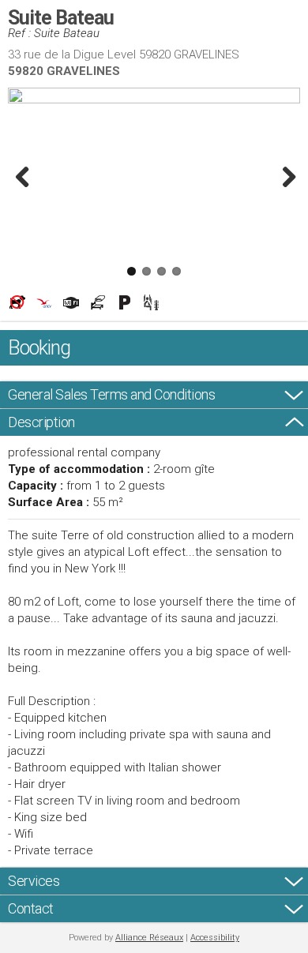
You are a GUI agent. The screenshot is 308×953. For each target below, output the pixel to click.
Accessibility (214, 937)
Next (284, 176)
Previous (23, 176)
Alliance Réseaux (149, 937)
